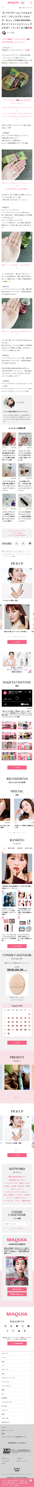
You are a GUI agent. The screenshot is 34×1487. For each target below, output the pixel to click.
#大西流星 (13, 1186)
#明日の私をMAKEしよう (17, 1177)
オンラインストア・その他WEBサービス (14, 1437)
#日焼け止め (27, 1195)
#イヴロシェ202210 (17, 533)
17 (9, 1026)
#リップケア (10, 1197)
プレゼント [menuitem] (5, 1410)
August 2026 (17, 1006)
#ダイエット (24, 1197)
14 (25, 1022)
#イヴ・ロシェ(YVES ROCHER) (17, 535)
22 (30, 1026)
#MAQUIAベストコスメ (17, 1180)
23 (5, 1029)
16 (4, 1026)
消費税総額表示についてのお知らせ (17, 1442)
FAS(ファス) (14, 997)
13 (21, 1022)
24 (9, 1029)
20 (21, 1026)
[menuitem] (17, 1353)
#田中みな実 (21, 1186)
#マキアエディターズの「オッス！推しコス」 (17, 1192)
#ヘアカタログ (18, 1195)
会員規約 (3, 1463)
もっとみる (17, 642)
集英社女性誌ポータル (5, 1458)
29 (30, 1029)
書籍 (3, 1433)
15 (29, 1022)
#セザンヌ (17, 1200)
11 (12, 1022)
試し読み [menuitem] (4, 1406)
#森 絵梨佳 (7, 1186)
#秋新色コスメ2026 (24, 1183)
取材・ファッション (8, 1430)
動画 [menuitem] (3, 1414)
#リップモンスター (9, 1200)
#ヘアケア (11, 531)
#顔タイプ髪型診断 (9, 1195)
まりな (18, 402)
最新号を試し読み (17, 1289)
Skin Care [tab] (11, 848)
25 (13, 1029)
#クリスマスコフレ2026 (11, 1183)
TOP (3, 551)
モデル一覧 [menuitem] (5, 1418)
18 (13, 1026)
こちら (16, 1452)
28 (25, 1029)
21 (25, 1026)
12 (17, 1022)
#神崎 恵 (28, 1186)
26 (17, 1029)
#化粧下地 (17, 1197)
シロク (22, 997)
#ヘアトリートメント (20, 531)
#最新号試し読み (26, 1200)
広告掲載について (20, 1458)
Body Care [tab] (29, 848)
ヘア (3, 7)
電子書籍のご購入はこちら (17, 1294)
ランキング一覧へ (17, 946)
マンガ (4, 1427)
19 (17, 1026)
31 (8, 1033)
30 (5, 1033)
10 (9, 1022)
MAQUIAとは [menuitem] (6, 1422)
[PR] (17, 662)
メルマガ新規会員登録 (17, 1343)
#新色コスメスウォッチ (17, 1189)
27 (21, 1029)
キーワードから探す (17, 1228)
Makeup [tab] (19, 848)
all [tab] (4, 848)
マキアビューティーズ (11, 551)
